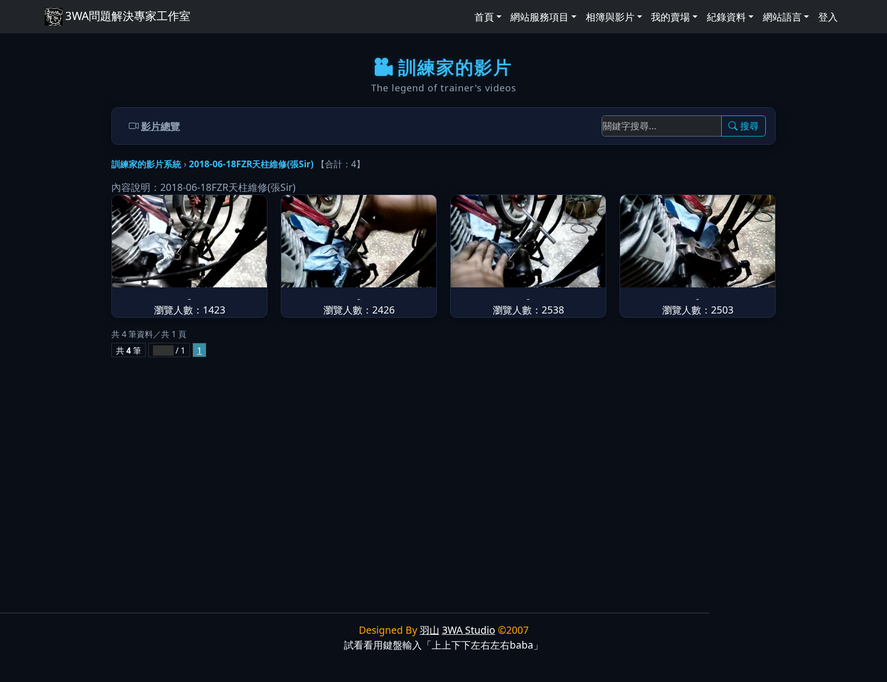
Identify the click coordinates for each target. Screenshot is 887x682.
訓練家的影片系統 (146, 164)
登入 (828, 17)
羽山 (429, 630)
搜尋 (749, 126)
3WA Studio (468, 630)
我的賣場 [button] (670, 17)
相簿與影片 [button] (610, 17)
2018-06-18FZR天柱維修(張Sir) (251, 164)
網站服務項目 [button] (539, 17)
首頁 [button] (484, 17)
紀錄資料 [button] (726, 17)
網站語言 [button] (782, 17)
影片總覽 (160, 126)
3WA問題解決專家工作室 (127, 15)
